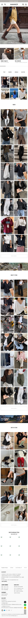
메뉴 (2, 4)
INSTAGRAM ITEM (9, 610)
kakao (11, 610)
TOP (4, 72)
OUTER (23, 72)
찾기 (5, 4)
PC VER (25, 567)
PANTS (10, 72)
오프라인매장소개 (19, 567)
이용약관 (11, 567)
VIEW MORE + (14, 408)
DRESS (16, 72)
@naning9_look (14, 534)
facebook (7, 610)
